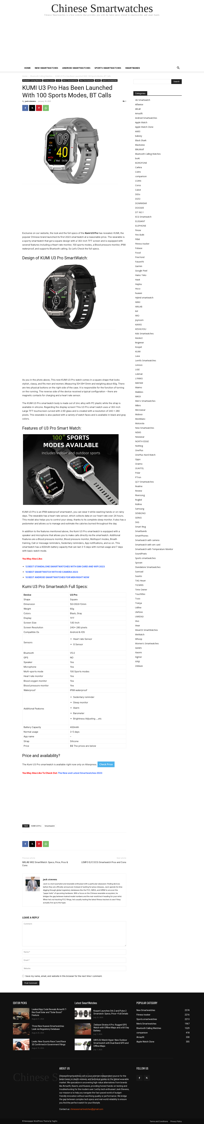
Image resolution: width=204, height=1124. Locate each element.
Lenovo (138, 365)
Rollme (138, 504)
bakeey (138, 135)
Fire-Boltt (139, 234)
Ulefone (139, 612)
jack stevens (30, 101)
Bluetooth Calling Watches (41, 76)
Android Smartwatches (76, 67)
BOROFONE (141, 162)
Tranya (138, 603)
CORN (138, 180)
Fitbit (137, 239)
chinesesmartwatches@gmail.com (86, 1109)
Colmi (138, 171)
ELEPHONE (140, 225)
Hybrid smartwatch (144, 297)
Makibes (139, 391)
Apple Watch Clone (144, 126)
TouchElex (140, 594)
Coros (138, 185)
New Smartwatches (46, 67)
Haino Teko (140, 275)
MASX (138, 396)
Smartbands (132, 67)
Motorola (139, 423)
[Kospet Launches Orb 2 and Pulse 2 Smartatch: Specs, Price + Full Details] (83, 1013)
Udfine (138, 607)
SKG (137, 522)
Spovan (138, 562)
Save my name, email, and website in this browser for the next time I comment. (63, 976)
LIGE (137, 369)
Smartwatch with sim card (147, 544)
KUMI (58, 80)
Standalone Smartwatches (148, 567)
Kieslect (139, 338)
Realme (138, 486)
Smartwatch (50, 826)
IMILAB (138, 306)
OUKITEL (139, 468)
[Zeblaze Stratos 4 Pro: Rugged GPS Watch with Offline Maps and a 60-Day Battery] (83, 1029)
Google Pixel (141, 270)
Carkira (138, 167)
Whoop (138, 639)
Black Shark (140, 140)
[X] (32, 108)
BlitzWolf (139, 149)
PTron (138, 477)
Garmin (138, 266)
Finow (138, 230)
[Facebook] (25, 108)
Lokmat (139, 374)
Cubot (138, 189)
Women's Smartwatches (147, 643)
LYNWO (139, 378)
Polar (137, 472)
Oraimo (138, 463)
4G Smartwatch (142, 100)
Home (27, 67)
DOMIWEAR (141, 203)
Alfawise (139, 104)
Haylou (138, 284)
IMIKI (137, 302)
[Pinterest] (39, 108)
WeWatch (139, 634)
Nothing (139, 445)
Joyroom (139, 320)
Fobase (138, 248)
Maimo (138, 387)
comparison (141, 176)
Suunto (138, 576)
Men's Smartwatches (70, 80)
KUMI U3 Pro (36, 826)
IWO (137, 315)
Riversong (140, 495)
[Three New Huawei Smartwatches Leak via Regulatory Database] (21, 1029)
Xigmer (138, 657)
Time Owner (141, 589)
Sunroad (139, 571)
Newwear (139, 436)
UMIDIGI (139, 616)
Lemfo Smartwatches (145, 360)
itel (136, 311)
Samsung (139, 508)
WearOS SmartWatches (146, 630)
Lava (137, 356)
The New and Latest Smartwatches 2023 (80, 773)
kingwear (139, 342)
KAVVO (138, 324)
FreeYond (139, 257)
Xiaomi (138, 652)
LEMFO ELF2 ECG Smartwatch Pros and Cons (103, 862)
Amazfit (139, 113)
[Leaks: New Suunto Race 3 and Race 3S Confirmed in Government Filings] (21, 1044)
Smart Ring (140, 526)
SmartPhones (141, 535)
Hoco (137, 288)
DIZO (137, 198)
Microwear (140, 409)
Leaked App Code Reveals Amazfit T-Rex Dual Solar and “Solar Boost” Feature (49, 1012)
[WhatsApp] (46, 108)
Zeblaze (139, 665)
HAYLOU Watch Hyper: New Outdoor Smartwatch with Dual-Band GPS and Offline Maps (111, 1043)
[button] (178, 68)
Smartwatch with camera (147, 540)
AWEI (137, 131)
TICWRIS (139, 585)
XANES (138, 648)
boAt (137, 158)
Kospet (138, 347)
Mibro (138, 405)
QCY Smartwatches (144, 481)
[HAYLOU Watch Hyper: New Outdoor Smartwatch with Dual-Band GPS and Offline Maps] (83, 1044)
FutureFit (139, 261)
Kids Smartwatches (144, 333)
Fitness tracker (49, 80)
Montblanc (140, 418)
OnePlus (139, 450)
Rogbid (138, 499)
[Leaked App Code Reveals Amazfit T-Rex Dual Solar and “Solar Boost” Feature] (21, 1013)
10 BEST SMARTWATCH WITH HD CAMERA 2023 (51, 571)
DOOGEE (139, 207)
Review (138, 490)
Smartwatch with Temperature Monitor (154, 549)
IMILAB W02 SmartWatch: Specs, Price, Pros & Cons (45, 864)
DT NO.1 (139, 212)
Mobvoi (138, 414)
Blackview (140, 144)
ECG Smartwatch (143, 216)
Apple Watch (141, 122)
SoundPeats (141, 553)
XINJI (137, 661)
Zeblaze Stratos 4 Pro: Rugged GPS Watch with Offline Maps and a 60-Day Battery (111, 1028)
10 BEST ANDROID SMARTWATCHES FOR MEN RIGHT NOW (57, 577)
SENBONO (140, 513)
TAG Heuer (140, 580)
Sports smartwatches (108, 67)
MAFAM (139, 383)
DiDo (137, 194)
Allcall (138, 109)
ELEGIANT (140, 221)
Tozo (137, 598)
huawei (138, 293)
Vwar (137, 625)
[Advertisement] (102, 42)
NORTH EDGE (142, 441)
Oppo (138, 459)
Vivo (137, 621)
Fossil (138, 252)
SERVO (138, 517)
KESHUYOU (140, 329)
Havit (137, 279)
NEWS (98, 80)
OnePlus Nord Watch (145, 454)
